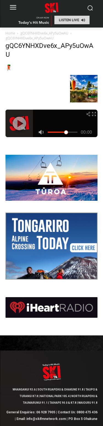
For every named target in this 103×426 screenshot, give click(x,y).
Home (10, 33)
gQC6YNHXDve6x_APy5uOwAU (44, 33)
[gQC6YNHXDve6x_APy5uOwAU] (8, 69)
